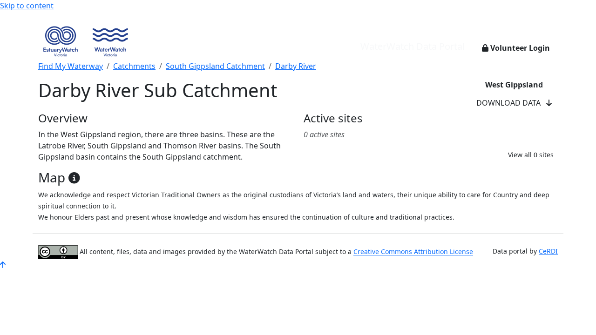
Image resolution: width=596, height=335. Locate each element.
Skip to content (27, 5)
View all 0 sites (531, 154)
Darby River (295, 66)
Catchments (134, 66)
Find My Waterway (70, 66)
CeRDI (548, 251)
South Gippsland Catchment (215, 66)
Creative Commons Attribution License (413, 252)
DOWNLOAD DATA (511, 103)
